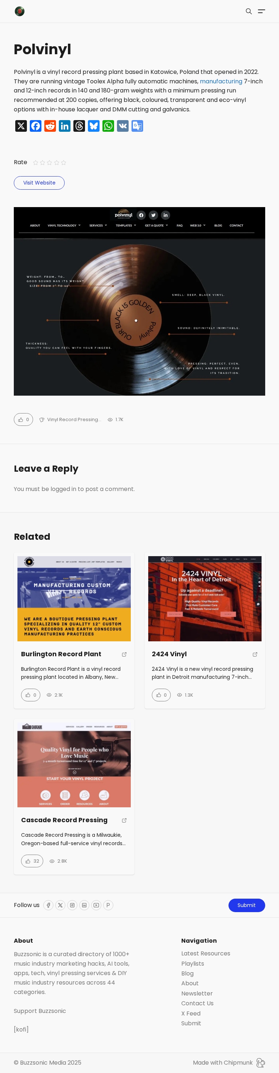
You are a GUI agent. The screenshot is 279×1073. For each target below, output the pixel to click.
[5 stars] (63, 162)
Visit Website (39, 182)
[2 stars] (42, 162)
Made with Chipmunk (223, 1062)
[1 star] (35, 162)
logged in (63, 489)
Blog (187, 974)
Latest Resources (205, 954)
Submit (247, 905)
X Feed (191, 1014)
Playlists (192, 964)
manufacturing (221, 81)
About (190, 983)
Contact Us (197, 1003)
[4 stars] (56, 162)
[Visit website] (124, 657)
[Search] (248, 11)
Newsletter (197, 994)
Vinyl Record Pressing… (74, 419)
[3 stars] (49, 162)
